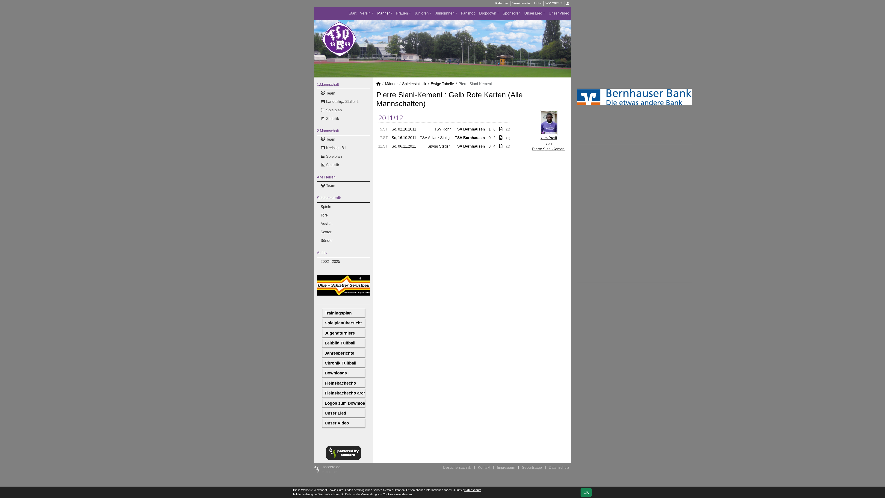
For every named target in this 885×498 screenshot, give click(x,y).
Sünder (327, 241)
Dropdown (487, 13)
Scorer (326, 232)
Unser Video (559, 13)
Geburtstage (532, 467)
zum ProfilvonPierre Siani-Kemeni (548, 143)
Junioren (421, 13)
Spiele (326, 207)
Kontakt (484, 467)
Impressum (506, 467)
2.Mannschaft (328, 131)
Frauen (402, 13)
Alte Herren (326, 177)
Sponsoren (512, 13)
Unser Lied (533, 13)
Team (330, 93)
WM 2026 (553, 3)
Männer (383, 13)
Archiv (322, 253)
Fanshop (468, 13)
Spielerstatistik (329, 198)
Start (352, 13)
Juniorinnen (444, 13)
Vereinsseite (521, 3)
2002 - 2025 (330, 262)
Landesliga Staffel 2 (342, 102)
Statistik (332, 119)
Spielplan (333, 110)
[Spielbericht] (500, 129)
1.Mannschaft (328, 84)
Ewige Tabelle (442, 84)
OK (586, 492)
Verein (365, 13)
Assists (326, 224)
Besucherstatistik (457, 467)
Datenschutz (559, 467)
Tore (324, 215)
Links (538, 3)
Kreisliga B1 (335, 148)
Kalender (501, 3)
